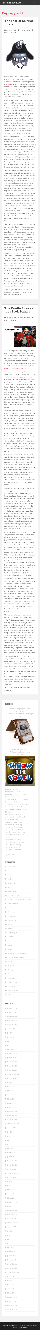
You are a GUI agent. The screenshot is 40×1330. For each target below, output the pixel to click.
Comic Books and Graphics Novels (20, 900)
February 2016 (12, 1008)
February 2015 (12, 1054)
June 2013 (10, 1136)
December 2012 (12, 1161)
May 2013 (10, 1140)
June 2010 (10, 1285)
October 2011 (12, 1219)
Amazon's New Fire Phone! (14, 792)
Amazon (10, 875)
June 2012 (10, 1186)
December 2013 (12, 1111)
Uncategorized (13, 990)
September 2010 (13, 1272)
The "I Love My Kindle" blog (14, 842)
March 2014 (11, 1099)
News (10, 949)
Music (10, 945)
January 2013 (11, 1157)
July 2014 (10, 1082)
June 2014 (10, 1087)
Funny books (12, 920)
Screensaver (12, 978)
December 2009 (12, 1305)
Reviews (10, 974)
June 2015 (10, 1037)
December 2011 (12, 1210)
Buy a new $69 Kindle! (12, 802)
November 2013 (12, 1115)
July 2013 (10, 1132)
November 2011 (12, 1214)
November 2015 (12, 1021)
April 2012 (10, 1194)
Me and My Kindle (13, 2)
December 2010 (12, 1260)
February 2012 (12, 1202)
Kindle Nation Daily (11, 819)
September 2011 (13, 1223)
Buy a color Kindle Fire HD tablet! (16, 799)
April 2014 (10, 1095)
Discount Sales (13, 904)
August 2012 (11, 1177)
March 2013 (11, 1148)
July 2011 (10, 1231)
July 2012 (10, 1181)
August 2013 (11, 1128)
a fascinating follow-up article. (21, 92)
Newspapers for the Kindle (14, 827)
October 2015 (12, 1025)
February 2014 (12, 1103)
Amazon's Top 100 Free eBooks (16, 794)
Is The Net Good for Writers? (15, 817)
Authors (10, 887)
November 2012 (12, 1165)
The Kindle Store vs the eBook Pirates (18, 309)
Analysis (10, 879)
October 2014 (12, 1070)
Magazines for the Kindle (13, 822)
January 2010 (11, 1301)
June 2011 (10, 1235)
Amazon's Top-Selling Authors (15, 797)
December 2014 (12, 1062)
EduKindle (8, 812)
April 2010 (10, 1289)
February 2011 (12, 1252)
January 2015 (11, 1058)
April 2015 (10, 1045)
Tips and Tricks (13, 986)
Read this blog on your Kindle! (15, 832)
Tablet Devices (13, 982)
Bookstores (12, 891)
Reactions (11, 966)
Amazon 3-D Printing (12, 789)
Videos (10, 994)
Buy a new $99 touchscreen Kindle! (17, 804)
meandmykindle (25, 30)
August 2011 (11, 1227)
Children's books (13, 895)
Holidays (11, 928)
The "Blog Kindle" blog (12, 840)
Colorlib (34, 1326)
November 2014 (12, 1066)
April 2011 (10, 1243)
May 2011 (10, 1239)
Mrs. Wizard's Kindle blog (13, 825)
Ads (9, 871)
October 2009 (12, 1309)
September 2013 (13, 1124)
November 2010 (12, 1264)
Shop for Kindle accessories (14, 835)
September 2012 (13, 1173)
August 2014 (11, 1078)
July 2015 (10, 1033)
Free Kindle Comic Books (13, 814)
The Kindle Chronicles (12, 847)
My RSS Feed (9, 855)
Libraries (11, 937)
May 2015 (10, 1041)
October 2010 (12, 1268)
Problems (11, 961)
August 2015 (11, 1029)
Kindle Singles (12, 933)
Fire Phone (11, 912)
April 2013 (10, 1144)
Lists (9, 941)
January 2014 (11, 1107)
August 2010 (11, 1276)
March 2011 (11, 1248)
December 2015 (12, 1016)
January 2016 (11, 1012)
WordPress (23, 1328)
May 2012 (10, 1190)
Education (11, 908)
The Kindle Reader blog (13, 850)
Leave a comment (10, 33)
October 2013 (12, 1120)
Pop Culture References (16, 957)
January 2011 (11, 1256)
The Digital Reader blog (13, 845)
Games (10, 924)
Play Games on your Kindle (14, 829)
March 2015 (11, 1049)
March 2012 (11, 1198)
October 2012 (12, 1169)
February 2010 (12, 1297)
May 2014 (10, 1091)
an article (9, 84)
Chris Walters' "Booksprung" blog (16, 809)
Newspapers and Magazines (17, 953)
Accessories (12, 867)
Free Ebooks (12, 916)
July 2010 (10, 1281)
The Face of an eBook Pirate (20, 22)
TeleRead (8, 837)
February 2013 (12, 1153)
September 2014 (13, 1074)
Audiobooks (12, 883)
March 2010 (11, 1293)
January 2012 (11, 1206)
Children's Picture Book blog (14, 807)
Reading (10, 970)
